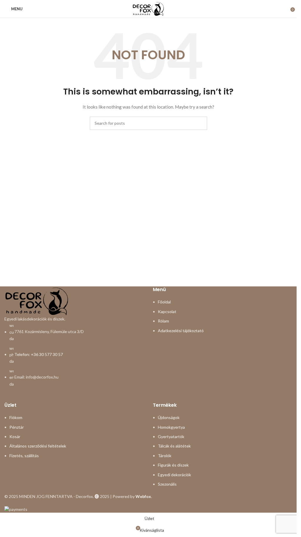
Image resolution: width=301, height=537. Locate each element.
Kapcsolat (167, 311)
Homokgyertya (171, 427)
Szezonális (167, 484)
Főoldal (164, 301)
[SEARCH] (200, 123)
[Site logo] (148, 8)
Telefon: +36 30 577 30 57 (38, 354)
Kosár (14, 436)
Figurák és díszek (173, 464)
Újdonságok (169, 417)
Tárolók (164, 455)
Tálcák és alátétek (174, 445)
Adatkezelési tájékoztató (181, 330)
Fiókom (15, 417)
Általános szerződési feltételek (37, 445)
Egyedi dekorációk (174, 474)
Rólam (163, 320)
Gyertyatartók (171, 436)
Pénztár (16, 427)
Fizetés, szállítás (24, 455)
